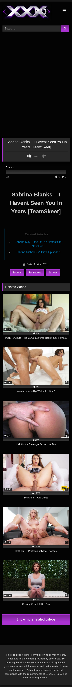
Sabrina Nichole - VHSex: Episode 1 (38, 252)
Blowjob (37, 272)
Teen (54, 272)
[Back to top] (61, 676)
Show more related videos (36, 619)
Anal (18, 272)
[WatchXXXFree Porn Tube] (29, 13)
